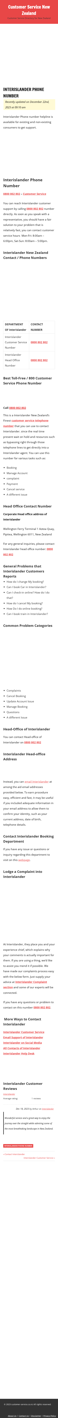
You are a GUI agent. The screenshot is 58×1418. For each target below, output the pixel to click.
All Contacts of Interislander (21, 1048)
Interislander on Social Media (22, 1043)
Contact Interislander (15, 1154)
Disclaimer (36, 1415)
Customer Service (34, 194)
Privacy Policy (49, 1415)
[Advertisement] (29, 56)
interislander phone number (18, 1146)
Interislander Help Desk (18, 1053)
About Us (12, 1415)
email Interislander (37, 781)
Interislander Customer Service (38, 1157)
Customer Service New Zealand (29, 10)
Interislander (9, 1094)
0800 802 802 (11, 194)
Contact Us (24, 1415)
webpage (24, 860)
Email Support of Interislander (23, 1037)
